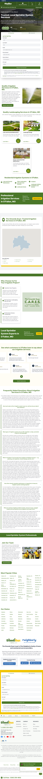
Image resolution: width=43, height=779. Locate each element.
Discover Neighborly (9, 664)
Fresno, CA (12, 588)
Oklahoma (29, 618)
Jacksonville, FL (13, 599)
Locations (10, 715)
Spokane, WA (38, 582)
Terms (16, 73)
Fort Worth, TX (13, 586)
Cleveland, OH (4, 597)
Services (18, 721)
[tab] (11, 33)
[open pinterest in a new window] (13, 737)
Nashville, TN (29, 576)
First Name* (5, 37)
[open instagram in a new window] (10, 737)
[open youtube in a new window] (8, 737)
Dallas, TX (12, 578)
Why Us (24, 724)
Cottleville (5, 259)
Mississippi (20, 612)
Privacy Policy (20, 73)
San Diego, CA (38, 577)
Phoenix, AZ (29, 586)
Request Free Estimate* (22, 67)
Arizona (3, 614)
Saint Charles (17, 261)
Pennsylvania (29, 623)
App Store (25, 663)
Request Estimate (37, 198)
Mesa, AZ (20, 589)
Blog (34, 724)
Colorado (3, 621)
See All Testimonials (21, 381)
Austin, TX (3, 582)
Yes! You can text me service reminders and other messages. (15, 70)
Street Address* (6, 57)
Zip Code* (4, 697)
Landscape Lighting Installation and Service (36, 185)
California (3, 618)
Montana (20, 616)
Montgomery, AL (21, 594)
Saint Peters (30, 261)
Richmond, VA (29, 593)
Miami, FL (20, 592)
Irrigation (33, 181)
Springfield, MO (38, 584)
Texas (36, 612)
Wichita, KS (37, 594)
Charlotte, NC (4, 590)
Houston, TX (12, 597)
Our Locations (36, 726)
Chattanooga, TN (5, 593)
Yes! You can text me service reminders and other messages (14, 705)
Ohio (28, 616)
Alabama (3, 612)
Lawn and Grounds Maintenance (11, 132)
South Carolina (30, 625)
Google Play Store (36, 663)
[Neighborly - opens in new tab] (6, 741)
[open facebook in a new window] (2, 737)
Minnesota (12, 630)
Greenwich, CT (13, 595)
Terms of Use (6, 764)
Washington (37, 621)
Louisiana (12, 623)
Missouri (20, 614)
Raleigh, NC (29, 590)
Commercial (32, 33)
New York (29, 612)
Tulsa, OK (37, 589)
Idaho (2, 630)
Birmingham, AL (4, 588)
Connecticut (3, 623)
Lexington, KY (21, 583)
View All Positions (7, 562)
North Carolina (30, 614)
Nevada (19, 621)
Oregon (28, 621)
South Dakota (29, 627)
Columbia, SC (4, 599)
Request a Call (21, 702)
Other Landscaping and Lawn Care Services (21, 183)
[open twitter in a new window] (5, 737)
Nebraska (20, 618)
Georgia (3, 627)
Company (25, 721)
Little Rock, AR (21, 585)
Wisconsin (37, 625)
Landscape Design (27, 132)
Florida (2, 625)
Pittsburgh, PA (30, 588)
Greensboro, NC (13, 593)
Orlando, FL (29, 584)
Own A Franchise (26, 731)
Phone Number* (6, 52)
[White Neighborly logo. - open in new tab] (3, 1)
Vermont (37, 616)
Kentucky (12, 621)
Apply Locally (26, 733)
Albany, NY (3, 576)
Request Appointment (7, 105)
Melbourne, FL (21, 587)
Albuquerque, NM (5, 578)
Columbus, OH (13, 576)
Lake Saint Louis (30, 259)
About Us (25, 726)
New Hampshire (20, 624)
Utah (36, 614)
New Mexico (20, 629)
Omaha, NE (29, 581)
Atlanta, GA (3, 580)
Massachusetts (13, 625)
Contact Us (25, 728)
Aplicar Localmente (27, 735)
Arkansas (3, 616)
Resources (36, 721)
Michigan (12, 627)
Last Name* (5, 42)
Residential (12, 33)
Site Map (35, 728)
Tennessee (29, 630)
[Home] (1, 715)
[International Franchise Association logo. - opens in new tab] (3, 741)
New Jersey (20, 626)
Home (4, 715)
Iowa (11, 616)
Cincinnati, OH (4, 595)
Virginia (36, 618)
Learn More (5, 141)
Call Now (39, 333)
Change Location (39, 7)
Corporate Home (36, 731)
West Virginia (38, 623)
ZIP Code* (4, 62)
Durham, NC (12, 580)
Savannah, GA (38, 580)
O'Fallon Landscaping (25, 715)
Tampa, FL (37, 586)
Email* (4, 47)
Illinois (11, 612)
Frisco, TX (12, 590)
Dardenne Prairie (18, 259)
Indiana (11, 614)
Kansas (11, 618)
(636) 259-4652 (7, 727)
